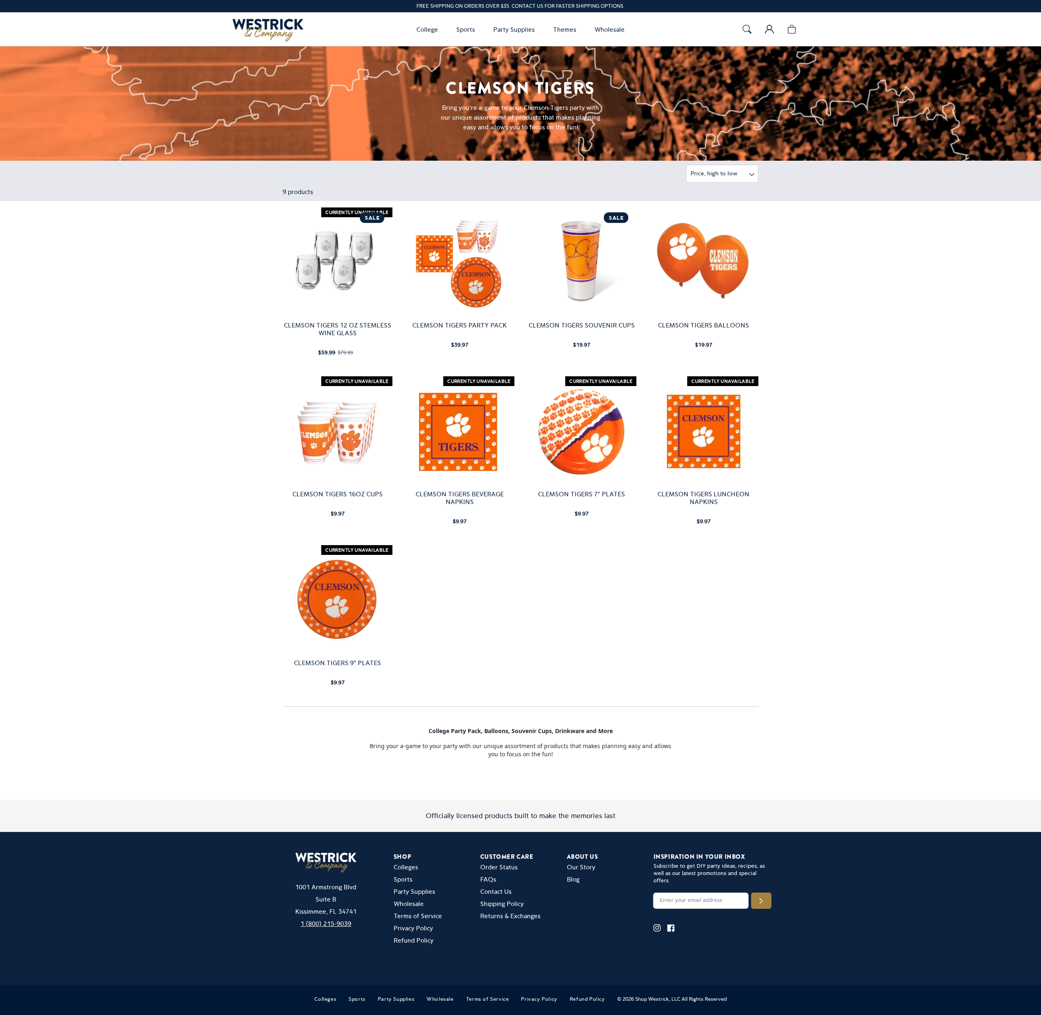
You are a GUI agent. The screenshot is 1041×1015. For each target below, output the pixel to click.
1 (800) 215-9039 (326, 924)
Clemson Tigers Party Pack (459, 325)
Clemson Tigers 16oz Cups (337, 494)
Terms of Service (418, 916)
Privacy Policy (413, 928)
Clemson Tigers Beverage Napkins (460, 498)
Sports (403, 879)
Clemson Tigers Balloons (703, 325)
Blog (573, 879)
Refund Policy (413, 940)
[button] (429, 29)
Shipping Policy (502, 904)
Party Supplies (414, 891)
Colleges (406, 867)
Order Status (499, 867)
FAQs (488, 879)
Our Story (581, 867)
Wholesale (409, 904)
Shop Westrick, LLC (657, 999)
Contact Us (496, 891)
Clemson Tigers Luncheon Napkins (703, 498)
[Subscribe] (761, 901)
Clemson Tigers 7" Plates (581, 494)
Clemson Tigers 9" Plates (337, 663)
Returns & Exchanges (510, 916)
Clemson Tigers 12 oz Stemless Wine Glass (337, 329)
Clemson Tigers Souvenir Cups (582, 325)
